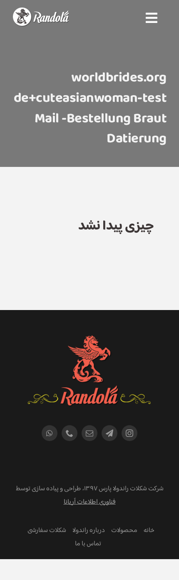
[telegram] (109, 433)
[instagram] (129, 433)
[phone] (69, 433)
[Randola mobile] (40, 12)
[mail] (89, 433)
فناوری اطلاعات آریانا (90, 502)
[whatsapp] (49, 433)
